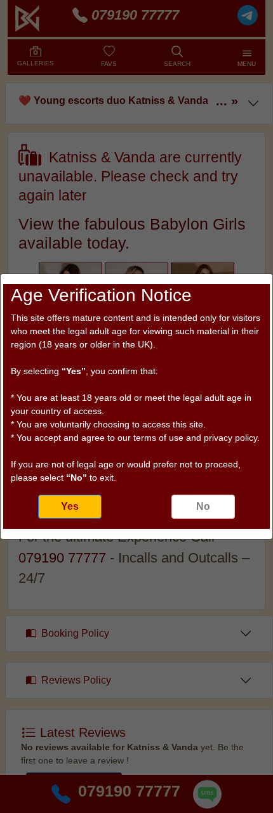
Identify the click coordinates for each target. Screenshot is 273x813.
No (203, 506)
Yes (70, 506)
